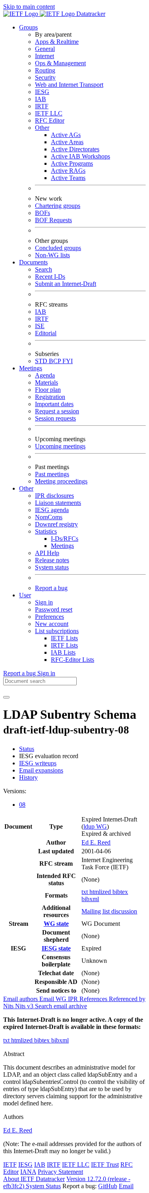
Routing (45, 70)
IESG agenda (52, 510)
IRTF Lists (64, 645)
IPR (73, 998)
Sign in (44, 602)
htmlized (100, 891)
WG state (56, 923)
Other (42, 127)
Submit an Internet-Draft (65, 283)
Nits (9, 1006)
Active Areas (67, 142)
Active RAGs (68, 170)
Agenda (45, 375)
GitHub (107, 1186)
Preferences (49, 616)
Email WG (53, 998)
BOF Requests (53, 220)
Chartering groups (57, 205)
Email (126, 1186)
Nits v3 (25, 1006)
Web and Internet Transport (69, 84)
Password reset (53, 609)
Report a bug (51, 588)
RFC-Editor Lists (72, 659)
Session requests (55, 418)
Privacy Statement (60, 1171)
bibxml (90, 899)
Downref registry (56, 524)
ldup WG (95, 826)
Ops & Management (60, 63)
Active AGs (66, 134)
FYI (67, 361)
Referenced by (127, 998)
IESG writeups (37, 763)
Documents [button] (33, 262)
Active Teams (68, 177)
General (45, 48)
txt (85, 891)
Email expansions (41, 770)
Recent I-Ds (50, 276)
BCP (55, 361)
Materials (46, 382)
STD (42, 361)
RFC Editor (49, 120)
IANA (28, 1171)
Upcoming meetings (60, 446)
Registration (50, 396)
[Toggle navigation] (6, 697)
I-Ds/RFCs (64, 538)
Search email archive (61, 1006)
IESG (42, 91)
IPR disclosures (54, 495)
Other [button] (26, 488)
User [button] (25, 595)
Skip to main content (29, 6)
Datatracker (90, 13)
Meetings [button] (30, 368)
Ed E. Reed (95, 842)
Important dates (54, 404)
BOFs (42, 212)
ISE (40, 326)
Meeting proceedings (61, 481)
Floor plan (48, 389)
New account (51, 623)
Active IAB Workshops (80, 156)
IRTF (41, 106)
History (28, 777)
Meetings (62, 545)
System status (52, 567)
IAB (40, 99)
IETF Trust (105, 1164)
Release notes (52, 560)
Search (43, 269)
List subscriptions (57, 631)
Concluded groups (58, 247)
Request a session (57, 411)
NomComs (48, 517)
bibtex (120, 891)
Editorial (45, 333)
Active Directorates (75, 149)
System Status (43, 1186)
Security (45, 77)
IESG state (56, 948)
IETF (10, 1164)
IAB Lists (63, 652)
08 (22, 804)
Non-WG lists (52, 255)
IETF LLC (48, 113)
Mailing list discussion (109, 911)
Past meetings (52, 474)
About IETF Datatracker (34, 1178)
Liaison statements (58, 502)
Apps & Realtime (57, 41)
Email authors (21, 998)
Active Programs (72, 163)
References (94, 998)
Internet (44, 56)
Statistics (46, 531)
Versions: (14, 791)
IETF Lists (64, 638)
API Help (47, 553)
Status (26, 748)
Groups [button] (28, 27)
